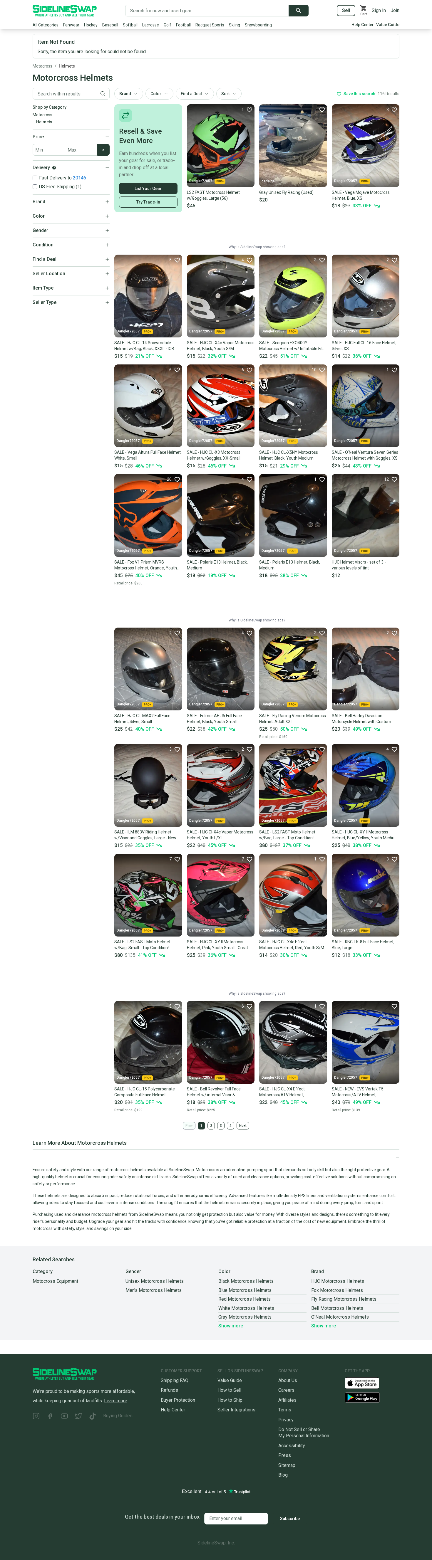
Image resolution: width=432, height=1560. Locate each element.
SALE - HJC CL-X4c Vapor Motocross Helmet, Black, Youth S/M (220, 345)
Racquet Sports (209, 25)
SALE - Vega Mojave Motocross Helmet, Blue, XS (361, 195)
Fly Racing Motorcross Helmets (343, 1299)
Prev (189, 1126)
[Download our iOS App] (367, 1383)
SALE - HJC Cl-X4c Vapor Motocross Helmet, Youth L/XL (220, 835)
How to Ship (229, 1400)
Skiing (234, 25)
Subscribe (290, 1518)
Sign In (379, 10)
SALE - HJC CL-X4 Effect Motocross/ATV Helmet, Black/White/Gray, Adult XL (284, 1092)
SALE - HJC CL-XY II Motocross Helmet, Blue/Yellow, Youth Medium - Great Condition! (365, 835)
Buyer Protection (178, 1400)
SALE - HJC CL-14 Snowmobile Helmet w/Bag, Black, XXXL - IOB (144, 345)
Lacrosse (150, 25)
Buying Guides (118, 1415)
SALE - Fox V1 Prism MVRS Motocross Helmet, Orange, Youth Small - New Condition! (145, 565)
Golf (167, 25)
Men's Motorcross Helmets (153, 1290)
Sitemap (286, 1465)
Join (395, 10)
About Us (287, 1380)
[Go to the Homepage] (65, 10)
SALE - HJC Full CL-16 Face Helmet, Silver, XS (364, 345)
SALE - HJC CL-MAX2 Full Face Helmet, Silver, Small (142, 718)
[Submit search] (299, 10)
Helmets (67, 66)
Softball (130, 25)
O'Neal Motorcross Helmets (340, 1317)
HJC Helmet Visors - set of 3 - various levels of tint (359, 565)
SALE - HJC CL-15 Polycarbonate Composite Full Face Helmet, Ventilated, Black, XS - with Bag (144, 1092)
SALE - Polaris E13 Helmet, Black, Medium (217, 565)
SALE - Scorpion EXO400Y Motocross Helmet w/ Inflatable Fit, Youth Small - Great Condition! (291, 346)
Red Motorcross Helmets (244, 1299)
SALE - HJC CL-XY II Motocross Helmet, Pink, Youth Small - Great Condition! (217, 945)
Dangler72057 (200, 181)
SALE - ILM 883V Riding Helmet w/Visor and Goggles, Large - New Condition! (145, 835)
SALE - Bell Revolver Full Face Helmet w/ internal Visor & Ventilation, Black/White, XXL (214, 1092)
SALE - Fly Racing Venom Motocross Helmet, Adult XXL (292, 718)
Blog (283, 1475)
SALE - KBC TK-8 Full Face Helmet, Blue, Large (363, 944)
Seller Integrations (236, 1410)
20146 (79, 178)
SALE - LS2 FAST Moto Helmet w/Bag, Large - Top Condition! (287, 835)
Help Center (362, 24)
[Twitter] (78, 1417)
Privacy (286, 1420)
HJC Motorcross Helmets (337, 1281)
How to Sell (229, 1390)
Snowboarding (258, 25)
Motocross (42, 66)
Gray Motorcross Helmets (245, 1317)
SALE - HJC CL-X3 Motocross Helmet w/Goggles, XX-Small (213, 455)
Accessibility (291, 1445)
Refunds (169, 1390)
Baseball (110, 25)
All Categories (45, 25)
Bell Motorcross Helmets (337, 1308)
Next (243, 1126)
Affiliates (287, 1400)
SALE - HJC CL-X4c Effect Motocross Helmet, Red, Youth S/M (291, 944)
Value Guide (387, 24)
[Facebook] (50, 1417)
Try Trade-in (148, 202)
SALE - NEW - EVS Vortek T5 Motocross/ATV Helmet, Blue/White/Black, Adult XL (358, 1092)
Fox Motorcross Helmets (337, 1290)
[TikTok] (92, 1417)
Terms (284, 1410)
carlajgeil (269, 181)
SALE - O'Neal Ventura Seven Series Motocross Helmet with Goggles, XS (365, 455)
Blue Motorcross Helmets (245, 1290)
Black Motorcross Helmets (246, 1281)
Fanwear (71, 25)
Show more (230, 1326)
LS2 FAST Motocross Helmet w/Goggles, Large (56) (213, 195)
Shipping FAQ (174, 1380)
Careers (286, 1390)
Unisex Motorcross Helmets (154, 1281)
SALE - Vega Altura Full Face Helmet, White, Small (148, 455)
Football (183, 25)
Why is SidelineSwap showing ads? (257, 247)
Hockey (91, 25)
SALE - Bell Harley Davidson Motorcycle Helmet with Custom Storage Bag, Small (361, 718)
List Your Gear (148, 188)
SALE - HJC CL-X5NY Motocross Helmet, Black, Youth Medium (288, 455)
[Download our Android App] (372, 1397)
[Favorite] (322, 109)
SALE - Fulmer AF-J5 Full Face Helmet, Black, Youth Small (214, 718)
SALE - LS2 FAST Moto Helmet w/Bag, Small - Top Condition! (142, 944)
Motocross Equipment (55, 1281)
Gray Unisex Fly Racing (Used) (286, 192)
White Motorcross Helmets (246, 1308)
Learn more (115, 1400)
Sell (346, 10)
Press (284, 1455)
